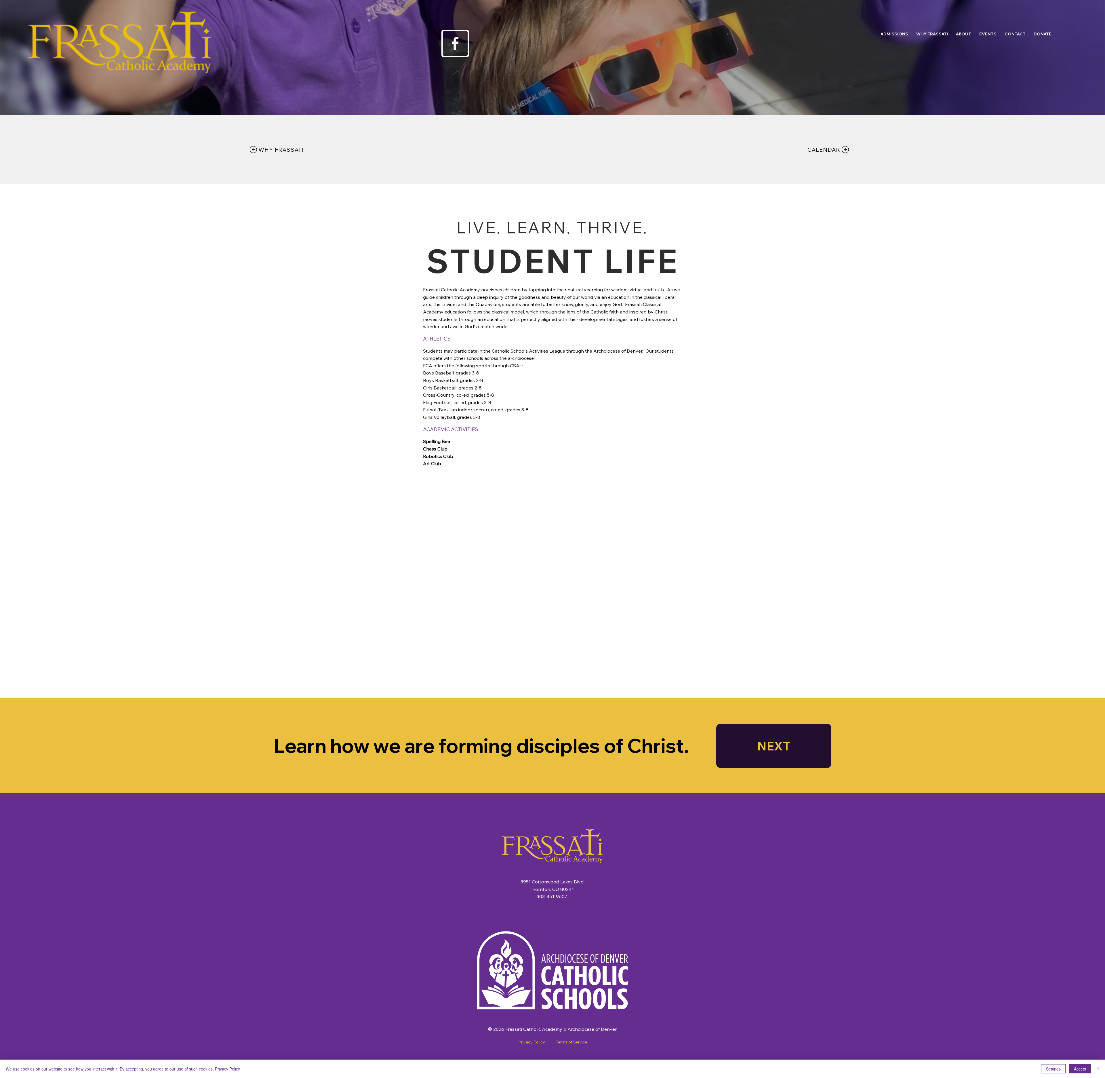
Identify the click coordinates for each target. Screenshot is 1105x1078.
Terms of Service (571, 1042)
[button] (894, 34)
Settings (1053, 1069)
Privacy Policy (531, 1042)
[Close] (1098, 1068)
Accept (1080, 1069)
